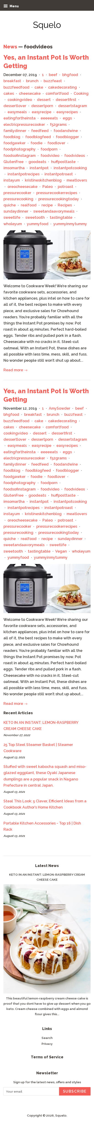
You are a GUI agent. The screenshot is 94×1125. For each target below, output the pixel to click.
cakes (8, 93)
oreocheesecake (22, 186)
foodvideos (74, 155)
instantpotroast (58, 174)
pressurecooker (17, 193)
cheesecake (30, 93)
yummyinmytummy (70, 224)
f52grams (58, 124)
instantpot (39, 168)
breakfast (12, 81)
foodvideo (50, 155)
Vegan (61, 551)
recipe (47, 205)
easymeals (17, 112)
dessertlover (14, 106)
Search (47, 1038)
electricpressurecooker (24, 124)
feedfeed (40, 131)
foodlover (56, 143)
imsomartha (14, 168)
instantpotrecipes (23, 174)
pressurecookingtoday (58, 199)
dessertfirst (66, 99)
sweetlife (11, 217)
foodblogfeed (38, 137)
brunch (32, 81)
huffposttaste (63, 162)
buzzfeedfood (16, 87)
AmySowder (59, 408)
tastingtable (61, 217)
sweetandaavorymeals (53, 211)
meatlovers (77, 180)
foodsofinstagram (19, 155)
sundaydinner (15, 211)
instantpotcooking (70, 168)
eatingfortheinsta (19, 118)
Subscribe (75, 1091)
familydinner (14, 131)
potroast (65, 186)
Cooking (81, 93)
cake (38, 87)
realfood (29, 205)
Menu (14, 6)
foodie (36, 143)
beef (53, 75)
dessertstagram (72, 106)
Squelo (60, 1115)
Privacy (47, 1044)
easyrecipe (41, 112)
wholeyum (12, 224)
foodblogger (67, 137)
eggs (67, 118)
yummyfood (37, 224)
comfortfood (57, 93)
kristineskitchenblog (43, 180)
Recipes (65, 205)
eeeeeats (49, 118)
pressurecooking (18, 199)
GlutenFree (13, 162)
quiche (9, 205)
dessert (44, 99)
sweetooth (35, 217)
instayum (11, 180)
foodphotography (19, 149)
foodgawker (14, 143)
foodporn (49, 149)
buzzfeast (53, 81)
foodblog (11, 137)
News (10, 47)
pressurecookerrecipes (56, 193)
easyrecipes (67, 112)
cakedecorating (62, 87)
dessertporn (42, 106)
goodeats (37, 162)
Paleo (47, 186)
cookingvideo (20, 99)
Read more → (15, 370)
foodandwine (66, 131)
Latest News (47, 866)
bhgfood (70, 75)
